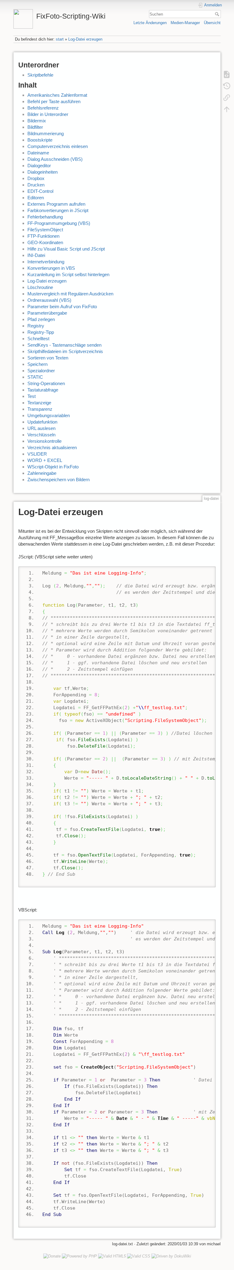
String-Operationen (46, 383)
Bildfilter (35, 127)
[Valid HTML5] (112, 1256)
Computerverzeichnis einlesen (57, 146)
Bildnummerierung (45, 133)
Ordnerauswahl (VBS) (49, 300)
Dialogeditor (39, 165)
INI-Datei (36, 255)
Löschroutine (40, 287)
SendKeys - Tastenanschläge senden (64, 345)
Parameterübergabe (47, 313)
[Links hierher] (227, 97)
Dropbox (35, 178)
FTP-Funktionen (43, 236)
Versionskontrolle (44, 441)
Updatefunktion (42, 421)
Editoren (35, 197)
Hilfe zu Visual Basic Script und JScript (66, 248)
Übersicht (212, 22)
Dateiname (38, 152)
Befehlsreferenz (43, 107)
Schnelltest (38, 338)
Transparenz (39, 409)
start (60, 39)
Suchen (218, 14)
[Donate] (52, 1256)
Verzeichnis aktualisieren (52, 447)
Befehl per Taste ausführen (53, 101)
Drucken (35, 184)
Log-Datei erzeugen (85, 39)
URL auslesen (41, 428)
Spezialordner (41, 370)
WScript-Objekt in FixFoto (53, 466)
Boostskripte (39, 140)
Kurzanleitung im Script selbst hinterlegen (68, 274)
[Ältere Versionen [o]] (227, 86)
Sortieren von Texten (47, 357)
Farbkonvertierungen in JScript (57, 210)
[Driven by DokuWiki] (171, 1256)
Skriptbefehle (40, 75)
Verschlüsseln (41, 434)
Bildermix (36, 120)
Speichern (37, 364)
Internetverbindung (45, 261)
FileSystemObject (45, 229)
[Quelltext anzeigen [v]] (227, 74)
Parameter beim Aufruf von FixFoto (62, 306)
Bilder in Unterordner (47, 114)
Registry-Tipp (40, 332)
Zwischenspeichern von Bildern (58, 479)
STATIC (35, 377)
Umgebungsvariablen (48, 415)
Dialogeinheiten (42, 172)
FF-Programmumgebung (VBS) (58, 223)
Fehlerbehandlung (45, 216)
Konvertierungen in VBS (51, 268)
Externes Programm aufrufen (56, 204)
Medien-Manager (185, 22)
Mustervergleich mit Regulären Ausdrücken (70, 293)
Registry (35, 325)
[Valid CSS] (138, 1256)
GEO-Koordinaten (45, 242)
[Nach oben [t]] (227, 109)
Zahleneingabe (41, 473)
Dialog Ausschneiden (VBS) (55, 159)
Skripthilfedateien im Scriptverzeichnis (65, 351)
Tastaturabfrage (42, 389)
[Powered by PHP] (79, 1256)
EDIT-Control (40, 191)
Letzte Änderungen (150, 22)
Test (31, 396)
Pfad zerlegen (41, 319)
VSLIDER (37, 453)
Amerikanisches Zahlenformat (57, 95)
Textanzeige (39, 402)
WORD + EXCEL (44, 460)
